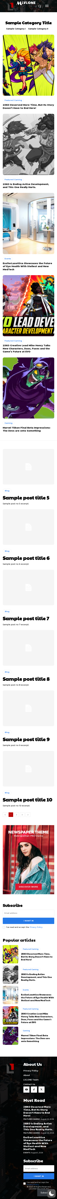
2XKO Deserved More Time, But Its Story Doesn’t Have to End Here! (36, 956)
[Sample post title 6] (28, 527)
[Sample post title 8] (28, 648)
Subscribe (46, 1192)
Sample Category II (38, 29)
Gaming (8, 423)
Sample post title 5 (26, 497)
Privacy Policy (36, 927)
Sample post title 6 (26, 557)
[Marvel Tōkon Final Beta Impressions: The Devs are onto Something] (28, 388)
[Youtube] (26, 1089)
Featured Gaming (13, 100)
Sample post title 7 (26, 618)
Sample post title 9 (26, 739)
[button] (51, 1193)
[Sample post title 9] (28, 708)
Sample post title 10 (27, 799)
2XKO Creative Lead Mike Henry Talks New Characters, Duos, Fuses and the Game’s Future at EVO (26, 348)
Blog (7, 491)
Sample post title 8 (26, 678)
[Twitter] (41, 1089)
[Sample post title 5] (28, 467)
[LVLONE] (10, 1068)
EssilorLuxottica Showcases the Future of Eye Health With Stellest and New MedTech (27, 266)
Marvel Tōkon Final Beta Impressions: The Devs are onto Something (35, 1038)
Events (8, 259)
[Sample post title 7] (28, 587)
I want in (28, 921)
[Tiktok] (34, 1089)
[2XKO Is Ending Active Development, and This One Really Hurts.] (28, 144)
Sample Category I (16, 29)
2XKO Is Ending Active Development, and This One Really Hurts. (36, 977)
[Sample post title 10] (28, 769)
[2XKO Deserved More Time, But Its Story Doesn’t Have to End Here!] (28, 65)
